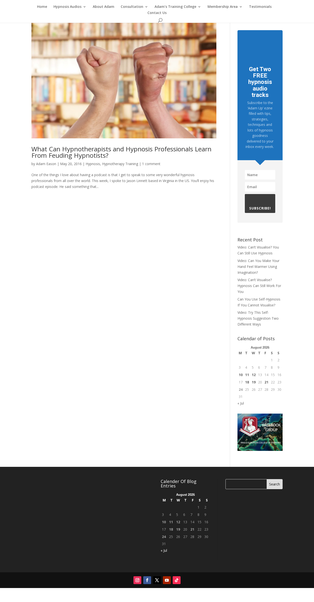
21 (266, 382)
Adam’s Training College (175, 7)
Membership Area (223, 7)
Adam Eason (46, 163)
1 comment (151, 163)
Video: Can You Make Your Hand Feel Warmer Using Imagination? (258, 266)
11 (247, 374)
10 (241, 374)
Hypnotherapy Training (120, 163)
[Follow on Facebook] (147, 580)
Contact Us (157, 13)
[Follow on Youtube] (167, 580)
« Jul (240, 403)
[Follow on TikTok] (177, 580)
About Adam (103, 7)
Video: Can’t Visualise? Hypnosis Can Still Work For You (259, 285)
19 (254, 382)
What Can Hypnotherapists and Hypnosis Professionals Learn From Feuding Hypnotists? (121, 152)
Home (42, 7)
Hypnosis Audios (67, 7)
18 (247, 382)
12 (254, 374)
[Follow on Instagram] (137, 580)
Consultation (132, 7)
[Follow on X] (157, 580)
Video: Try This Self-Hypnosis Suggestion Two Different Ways (258, 318)
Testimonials (260, 7)
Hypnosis (93, 163)
